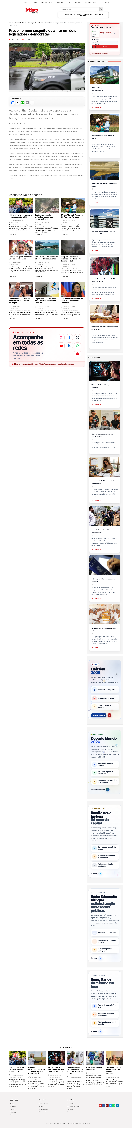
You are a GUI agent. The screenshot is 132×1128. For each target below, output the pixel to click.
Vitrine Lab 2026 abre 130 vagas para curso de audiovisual (56, 1069)
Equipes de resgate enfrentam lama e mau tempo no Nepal (44, 217)
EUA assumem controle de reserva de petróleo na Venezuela (72, 301)
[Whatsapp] (113, 1105)
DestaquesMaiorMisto (35, 23)
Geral (69, 2)
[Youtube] (100, 1105)
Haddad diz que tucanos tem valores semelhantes (21, 258)
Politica (25, 2)
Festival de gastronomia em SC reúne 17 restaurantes (46, 258)
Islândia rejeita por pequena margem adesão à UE (20, 216)
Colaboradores (90, 2)
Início (11, 23)
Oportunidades (46, 2)
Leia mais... (95, 107)
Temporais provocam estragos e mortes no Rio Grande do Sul (71, 259)
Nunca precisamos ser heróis (94, 1068)
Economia (59, 2)
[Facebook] (103, 1105)
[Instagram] (107, 1105)
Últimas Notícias (20, 23)
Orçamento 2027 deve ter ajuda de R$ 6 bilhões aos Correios (45, 301)
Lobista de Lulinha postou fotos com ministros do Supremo (113, 1070)
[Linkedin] (117, 1105)
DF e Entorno (104, 2)
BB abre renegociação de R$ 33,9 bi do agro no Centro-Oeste (36, 1070)
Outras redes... (32, 103)
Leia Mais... (13, 235)
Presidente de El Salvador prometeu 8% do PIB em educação (19, 301)
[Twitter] (110, 1105)
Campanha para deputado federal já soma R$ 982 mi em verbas (75, 1070)
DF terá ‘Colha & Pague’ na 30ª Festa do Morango (72, 216)
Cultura (34, 2)
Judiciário (78, 2)
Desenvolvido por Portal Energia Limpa (79, 1123)
